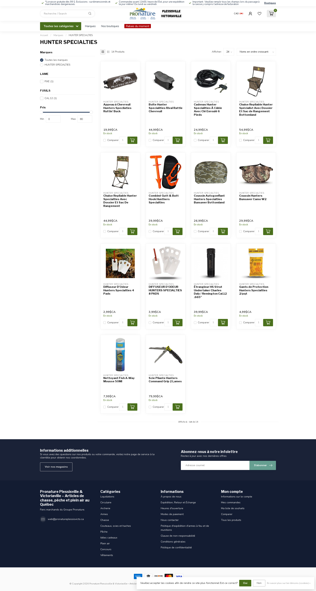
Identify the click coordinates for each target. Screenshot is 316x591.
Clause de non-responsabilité (178, 536)
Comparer (113, 140)
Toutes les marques (56, 60)
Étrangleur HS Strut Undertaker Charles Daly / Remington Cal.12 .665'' (210, 292)
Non (259, 583)
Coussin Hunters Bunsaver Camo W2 (252, 197)
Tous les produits (231, 520)
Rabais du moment (137, 26)
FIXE (49, 81)
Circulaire (105, 502)
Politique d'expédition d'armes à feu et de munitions (185, 528)
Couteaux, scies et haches (115, 526)
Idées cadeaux (108, 537)
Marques (90, 26)
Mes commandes (230, 502)
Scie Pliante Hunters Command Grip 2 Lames (165, 379)
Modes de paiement (172, 514)
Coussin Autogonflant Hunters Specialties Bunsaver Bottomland (209, 199)
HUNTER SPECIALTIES (81, 35)
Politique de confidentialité (176, 547)
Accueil (44, 35)
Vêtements (106, 555)
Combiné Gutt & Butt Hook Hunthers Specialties (164, 199)
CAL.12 (51, 98)
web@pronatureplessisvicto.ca (66, 519)
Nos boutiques (110, 26)
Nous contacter (170, 520)
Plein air (105, 543)
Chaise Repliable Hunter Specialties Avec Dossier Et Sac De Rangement (120, 200)
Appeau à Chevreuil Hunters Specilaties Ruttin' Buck (117, 108)
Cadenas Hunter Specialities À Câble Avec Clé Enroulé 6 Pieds (208, 109)
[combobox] (67, 13)
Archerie (105, 508)
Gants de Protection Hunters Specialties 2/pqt (253, 290)
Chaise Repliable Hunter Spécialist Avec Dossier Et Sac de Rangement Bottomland (256, 109)
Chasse (104, 520)
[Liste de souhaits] (259, 13)
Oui (245, 583)
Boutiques (270, 3)
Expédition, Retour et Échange (178, 502)
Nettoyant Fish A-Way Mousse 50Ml (119, 379)
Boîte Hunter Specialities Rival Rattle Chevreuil (166, 108)
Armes (104, 514)
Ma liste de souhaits (232, 508)
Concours (105, 549)
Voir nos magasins (56, 467)
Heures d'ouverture (172, 508)
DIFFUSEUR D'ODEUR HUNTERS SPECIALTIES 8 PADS (165, 290)
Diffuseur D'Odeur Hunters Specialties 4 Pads (118, 290)
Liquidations (107, 496)
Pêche (104, 532)
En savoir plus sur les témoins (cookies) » (289, 583)
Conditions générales (173, 541)
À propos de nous (171, 496)
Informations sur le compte (236, 496)
